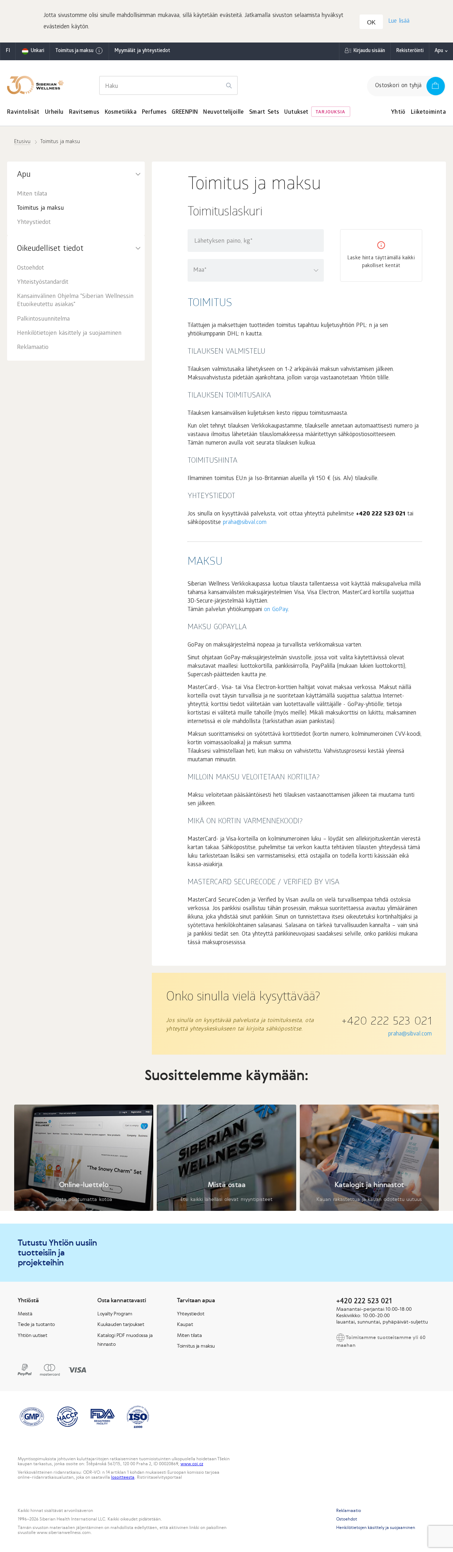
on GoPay (276, 609)
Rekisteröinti (410, 51)
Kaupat (185, 1324)
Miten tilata (32, 194)
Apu (439, 51)
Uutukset (296, 112)
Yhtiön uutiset (32, 1335)
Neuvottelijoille (223, 112)
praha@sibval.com (244, 522)
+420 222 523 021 (387, 1022)
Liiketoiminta (428, 112)
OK (371, 22)
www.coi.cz (191, 1464)
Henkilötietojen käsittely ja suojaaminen (69, 333)
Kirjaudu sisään (369, 51)
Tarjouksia (330, 112)
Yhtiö (398, 112)
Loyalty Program (114, 1313)
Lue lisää (398, 21)
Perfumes (154, 112)
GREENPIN (185, 112)
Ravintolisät (23, 112)
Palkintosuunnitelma (43, 319)
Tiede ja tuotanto (36, 1324)
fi (8, 51)
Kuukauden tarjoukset (120, 1324)
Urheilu (54, 112)
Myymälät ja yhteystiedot (142, 51)
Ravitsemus (84, 112)
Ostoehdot (30, 268)
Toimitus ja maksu (74, 51)
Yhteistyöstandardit (42, 282)
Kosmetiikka (121, 112)
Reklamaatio (32, 347)
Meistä (25, 1313)
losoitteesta (122, 1477)
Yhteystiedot (34, 222)
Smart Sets (264, 112)
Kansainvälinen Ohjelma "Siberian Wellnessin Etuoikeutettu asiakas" (75, 301)
